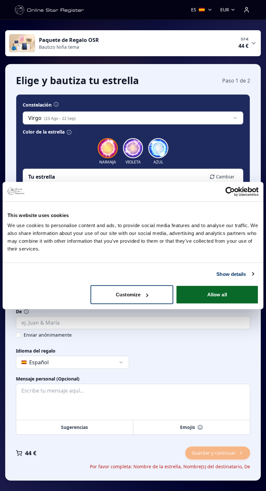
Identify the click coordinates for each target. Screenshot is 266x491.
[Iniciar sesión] (246, 10)
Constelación (37, 105)
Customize (128, 294)
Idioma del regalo (35, 351)
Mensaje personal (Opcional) (47, 379)
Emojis (187, 427)
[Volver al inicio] (49, 10)
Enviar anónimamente (48, 335)
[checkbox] (18, 335)
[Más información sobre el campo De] (26, 311)
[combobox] (133, 117)
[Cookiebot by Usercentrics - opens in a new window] (230, 191)
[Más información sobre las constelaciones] (56, 104)
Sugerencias (74, 427)
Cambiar (225, 177)
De (19, 311)
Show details (231, 274)
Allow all (217, 294)
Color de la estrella (44, 132)
